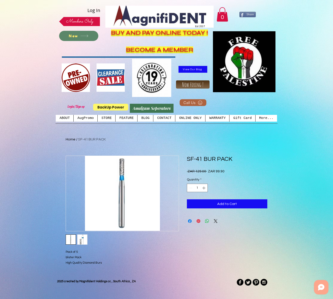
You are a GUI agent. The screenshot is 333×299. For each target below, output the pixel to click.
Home (70, 139)
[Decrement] (190, 188)
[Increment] (204, 188)
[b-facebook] (240, 282)
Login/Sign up (76, 106)
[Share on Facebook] (190, 221)
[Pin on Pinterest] (198, 221)
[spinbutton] (197, 188)
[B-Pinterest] (256, 282)
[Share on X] (215, 221)
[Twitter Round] (248, 282)
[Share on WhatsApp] (207, 221)
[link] (222, 14)
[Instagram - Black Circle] (264, 282)
